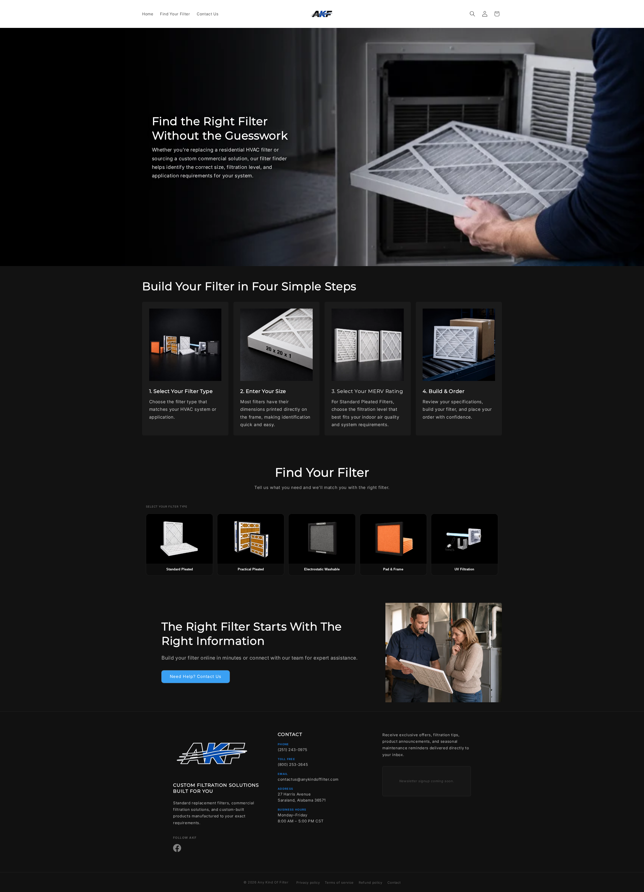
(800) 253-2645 (293, 764)
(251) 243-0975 (292, 749)
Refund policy (370, 882)
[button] (472, 14)
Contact (394, 882)
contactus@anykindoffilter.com (308, 779)
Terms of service (339, 882)
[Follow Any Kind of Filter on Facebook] (177, 848)
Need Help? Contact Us (195, 676)
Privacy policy (308, 882)
